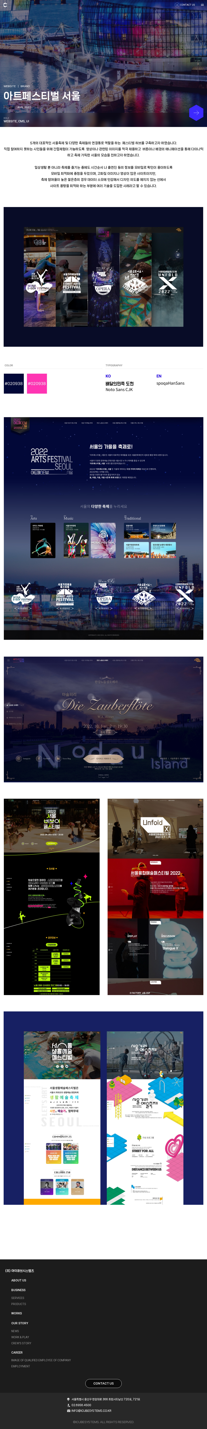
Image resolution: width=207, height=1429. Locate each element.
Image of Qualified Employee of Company (41, 1360)
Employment (20, 1366)
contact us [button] (187, 4)
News (15, 1331)
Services (17, 1298)
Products (18, 1304)
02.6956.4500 (81, 1405)
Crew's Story (21, 1343)
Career (17, 1352)
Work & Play (20, 1337)
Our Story (19, 1323)
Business (18, 1290)
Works (16, 1313)
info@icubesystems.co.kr (91, 1410)
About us (18, 1280)
